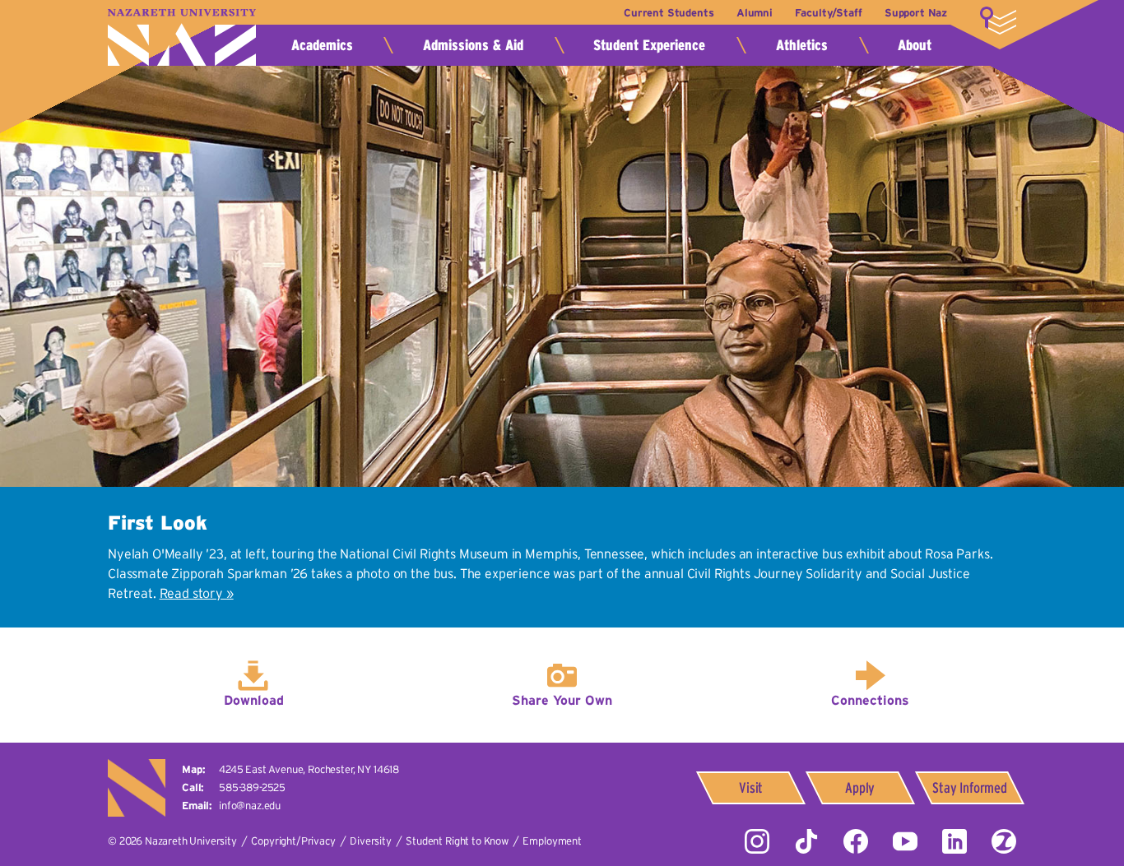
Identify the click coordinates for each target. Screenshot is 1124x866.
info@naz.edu (250, 805)
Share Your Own (562, 699)
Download (254, 699)
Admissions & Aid (473, 45)
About (914, 45)
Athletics (802, 45)
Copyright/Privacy (293, 841)
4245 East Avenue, (309, 769)
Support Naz (916, 13)
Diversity (371, 841)
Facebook (855, 841)
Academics (322, 45)
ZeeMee (1004, 841)
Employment (552, 841)
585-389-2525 (252, 787)
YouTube (905, 841)
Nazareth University (182, 37)
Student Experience (649, 45)
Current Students (668, 13)
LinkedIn (954, 841)
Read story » (197, 593)
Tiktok (806, 841)
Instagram (757, 841)
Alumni (754, 13)
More (998, 21)
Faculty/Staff (828, 13)
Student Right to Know (457, 841)
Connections (870, 699)
